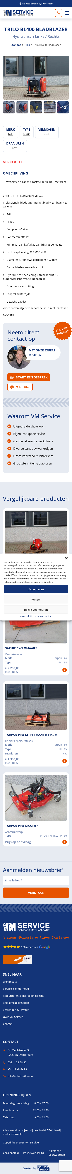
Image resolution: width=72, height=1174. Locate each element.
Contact (7, 1024)
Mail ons (23, 387)
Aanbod (16, 45)
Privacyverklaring (43, 616)
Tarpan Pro (60, 658)
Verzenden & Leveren (16, 1010)
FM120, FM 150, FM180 (53, 835)
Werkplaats (10, 981)
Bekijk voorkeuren (36, 609)
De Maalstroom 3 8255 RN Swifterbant (20, 1052)
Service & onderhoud (16, 988)
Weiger (36, 599)
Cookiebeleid (25, 616)
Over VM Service (13, 1017)
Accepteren (36, 589)
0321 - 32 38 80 (17, 1062)
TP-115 (63, 749)
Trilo (27, 45)
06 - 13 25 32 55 (17, 1068)
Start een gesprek (32, 377)
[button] (66, 558)
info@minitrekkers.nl (21, 1076)
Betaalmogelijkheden (16, 1003)
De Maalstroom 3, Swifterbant (37, 3)
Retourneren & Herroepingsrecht (23, 995)
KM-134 (62, 662)
